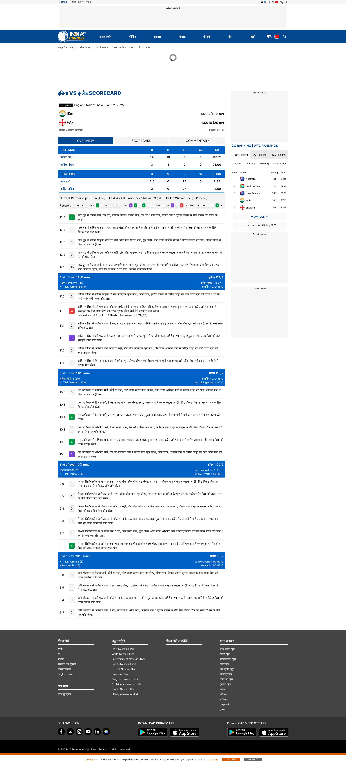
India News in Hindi (123, 648)
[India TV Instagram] (79, 731)
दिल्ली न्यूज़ (225, 653)
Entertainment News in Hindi (128, 658)
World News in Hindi (123, 653)
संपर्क (60, 648)
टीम (230, 36)
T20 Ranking (279, 154)
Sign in (284, 2)
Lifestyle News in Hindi (125, 694)
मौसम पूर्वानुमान (64, 694)
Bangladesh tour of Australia (131, 47)
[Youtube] (88, 731)
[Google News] (106, 731)
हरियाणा (223, 694)
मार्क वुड (65, 181)
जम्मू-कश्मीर (225, 704)
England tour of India (89, 105)
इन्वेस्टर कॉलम (64, 669)
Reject (253, 759)
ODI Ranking (260, 154)
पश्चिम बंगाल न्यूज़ (228, 658)
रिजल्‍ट (182, 36)
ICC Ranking (241, 145)
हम (59, 653)
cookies (213, 759)
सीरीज (132, 36)
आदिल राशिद (67, 189)
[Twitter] (273, 2)
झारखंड (223, 709)
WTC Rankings (266, 145)
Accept (231, 759)
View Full (258, 216)
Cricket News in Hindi (124, 669)
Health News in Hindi (124, 689)
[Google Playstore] (152, 732)
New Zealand (253, 193)
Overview (85, 141)
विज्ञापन (61, 658)
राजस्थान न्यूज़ (226, 679)
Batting (251, 163)
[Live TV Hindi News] (276, 36)
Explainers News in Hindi (126, 684)
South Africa (253, 186)
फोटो (252, 36)
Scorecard (142, 141)
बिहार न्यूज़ (224, 664)
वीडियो (206, 36)
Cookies (88, 759)
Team (238, 163)
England (250, 207)
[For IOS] (273, 732)
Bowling (264, 163)
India (248, 200)
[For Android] (241, 732)
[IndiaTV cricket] (276, 2)
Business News (120, 674)
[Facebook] (270, 2)
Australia (251, 178)
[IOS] (262, 2)
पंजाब (222, 689)
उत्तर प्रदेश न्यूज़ (227, 648)
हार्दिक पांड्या (67, 164)
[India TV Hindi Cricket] (74, 36)
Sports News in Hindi (124, 664)
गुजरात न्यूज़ (225, 684)
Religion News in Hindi (125, 679)
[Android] (265, 2)
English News (65, 674)
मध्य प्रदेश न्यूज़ (227, 669)
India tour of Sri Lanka (93, 47)
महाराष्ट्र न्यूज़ (226, 674)
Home (63, 2)
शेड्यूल (157, 36)
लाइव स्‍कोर (105, 36)
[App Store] (184, 732)
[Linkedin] (97, 731)
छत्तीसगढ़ (224, 699)
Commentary (197, 141)
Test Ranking (240, 154)
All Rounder (279, 163)
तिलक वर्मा (66, 157)
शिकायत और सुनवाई (67, 664)
